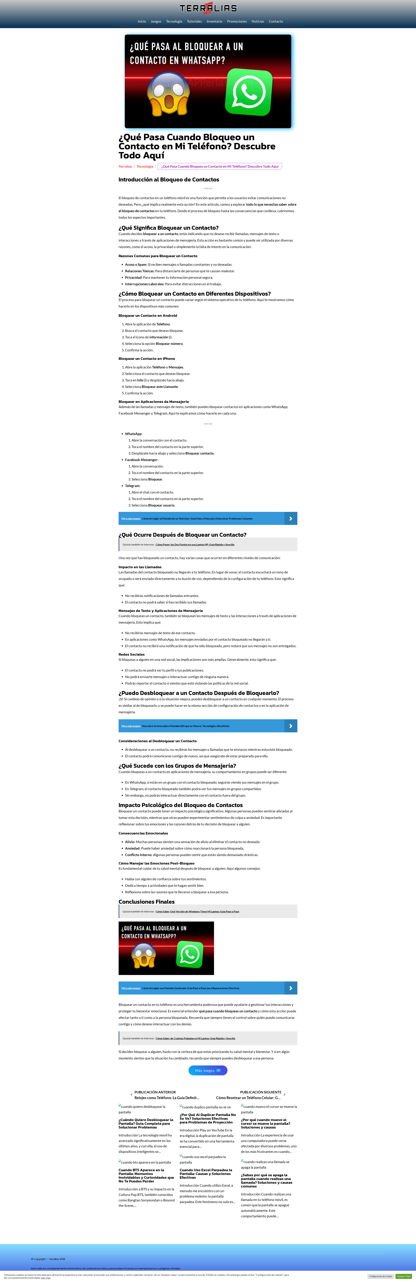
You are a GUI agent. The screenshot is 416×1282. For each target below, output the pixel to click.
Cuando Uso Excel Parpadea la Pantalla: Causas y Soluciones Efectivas (206, 1173)
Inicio (142, 21)
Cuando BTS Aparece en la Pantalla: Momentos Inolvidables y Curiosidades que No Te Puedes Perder (146, 1175)
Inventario (214, 21)
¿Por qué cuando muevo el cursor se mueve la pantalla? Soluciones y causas (265, 1123)
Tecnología (174, 21)
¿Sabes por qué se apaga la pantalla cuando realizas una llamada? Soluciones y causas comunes (266, 1180)
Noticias (258, 21)
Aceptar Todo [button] (403, 1276)
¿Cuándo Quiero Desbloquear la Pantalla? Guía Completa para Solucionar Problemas (146, 1123)
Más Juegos (205, 1070)
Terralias (125, 166)
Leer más (46, 1277)
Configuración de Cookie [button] (380, 1276)
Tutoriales (194, 21)
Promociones (237, 21)
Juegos (156, 21)
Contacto (276, 21)
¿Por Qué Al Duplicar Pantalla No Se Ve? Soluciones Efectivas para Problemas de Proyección (208, 1118)
